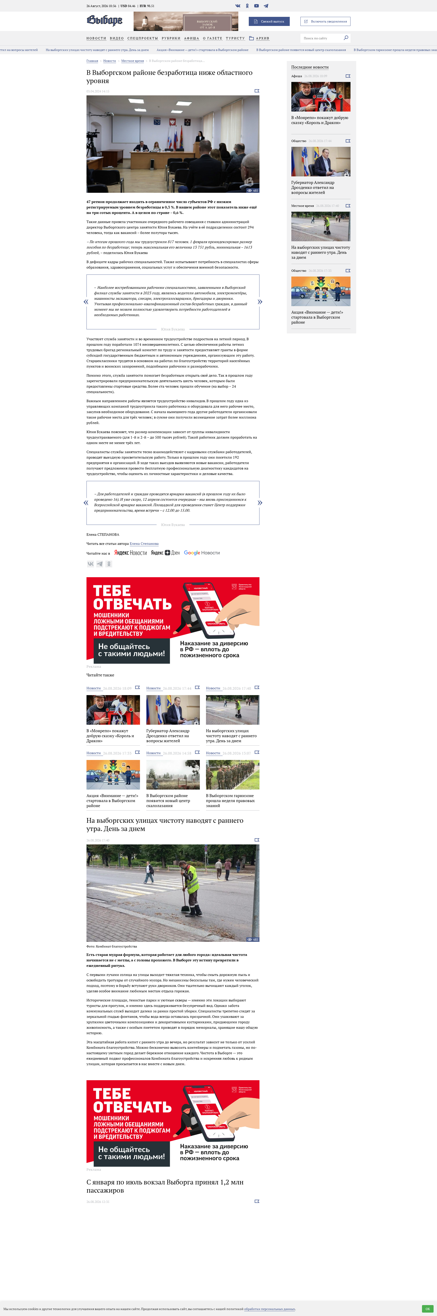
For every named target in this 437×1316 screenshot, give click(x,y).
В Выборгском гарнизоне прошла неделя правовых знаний (362, 50)
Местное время (132, 60)
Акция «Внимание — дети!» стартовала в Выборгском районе (167, 50)
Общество (298, 141)
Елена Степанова (144, 543)
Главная (92, 60)
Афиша (296, 76)
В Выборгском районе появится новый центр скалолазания (265, 50)
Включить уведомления (329, 21)
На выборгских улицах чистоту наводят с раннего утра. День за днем (61, 50)
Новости (109, 60)
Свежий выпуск (272, 21)
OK (428, 1309)
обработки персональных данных (269, 1309)
